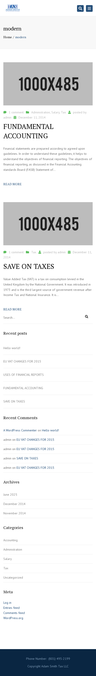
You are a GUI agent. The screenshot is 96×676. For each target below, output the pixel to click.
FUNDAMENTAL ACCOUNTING (23, 388)
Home (7, 37)
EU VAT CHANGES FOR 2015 (22, 361)
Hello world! (11, 348)
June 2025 (10, 495)
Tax (63, 112)
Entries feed (11, 608)
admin (7, 117)
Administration (40, 112)
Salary (55, 112)
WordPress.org (13, 618)
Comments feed (14, 613)
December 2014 (14, 504)
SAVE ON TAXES (14, 401)
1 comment (16, 112)
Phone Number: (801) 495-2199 (48, 659)
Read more (12, 184)
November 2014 (14, 513)
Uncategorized (13, 577)
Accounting (10, 540)
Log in (7, 603)
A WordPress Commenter (20, 430)
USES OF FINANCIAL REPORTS (23, 375)
